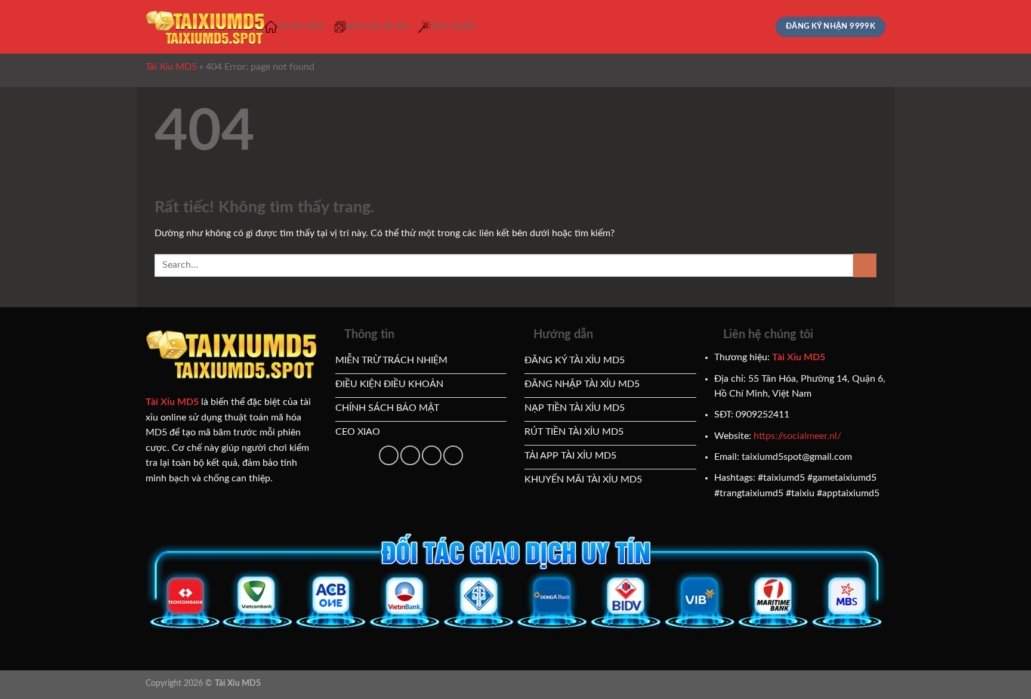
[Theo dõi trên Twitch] (453, 455)
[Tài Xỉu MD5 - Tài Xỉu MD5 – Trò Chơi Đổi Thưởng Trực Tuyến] (205, 27)
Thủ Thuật (453, 26)
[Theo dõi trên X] (389, 455)
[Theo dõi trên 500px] (432, 455)
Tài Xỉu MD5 (301, 26)
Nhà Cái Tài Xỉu (378, 26)
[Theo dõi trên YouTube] (410, 455)
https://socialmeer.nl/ (797, 436)
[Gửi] (864, 265)
